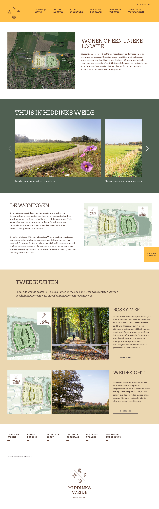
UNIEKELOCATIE (58, 11)
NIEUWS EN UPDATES (115, 11)
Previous (11, 148)
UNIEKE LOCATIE (32, 436)
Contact (147, 4)
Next (146, 148)
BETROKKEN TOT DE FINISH (136, 11)
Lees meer (125, 357)
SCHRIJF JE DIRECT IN (151, 255)
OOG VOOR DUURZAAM (96, 11)
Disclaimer (28, 456)
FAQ (137, 4)
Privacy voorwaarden (15, 456)
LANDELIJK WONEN (40, 11)
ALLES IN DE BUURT (76, 11)
